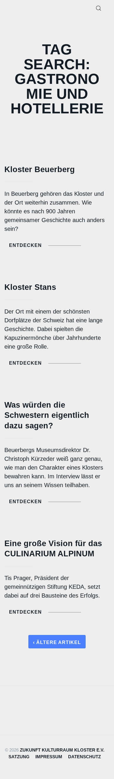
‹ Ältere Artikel (57, 642)
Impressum (48, 756)
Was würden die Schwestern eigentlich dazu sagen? (46, 415)
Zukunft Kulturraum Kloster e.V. (62, 749)
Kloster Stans (30, 287)
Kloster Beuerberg (39, 169)
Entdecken (25, 245)
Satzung (19, 756)
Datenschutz (84, 756)
